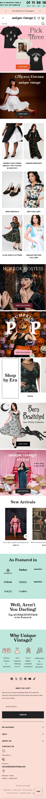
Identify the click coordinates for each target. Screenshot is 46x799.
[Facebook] (11, 678)
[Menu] (3, 18)
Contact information (12, 793)
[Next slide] (40, 11)
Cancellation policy (25, 793)
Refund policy (8, 790)
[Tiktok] (34, 678)
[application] (38, 791)
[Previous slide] (6, 11)
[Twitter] (16, 678)
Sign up (23, 714)
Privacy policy (17, 790)
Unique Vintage (25, 785)
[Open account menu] (35, 18)
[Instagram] (20, 678)
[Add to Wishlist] (27, 511)
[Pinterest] (25, 678)
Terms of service (27, 790)
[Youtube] (29, 678)
